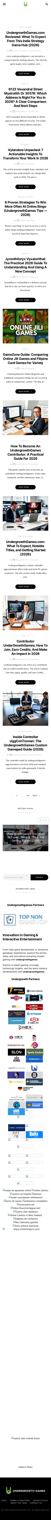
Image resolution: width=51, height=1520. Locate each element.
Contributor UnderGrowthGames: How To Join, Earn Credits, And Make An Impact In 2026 (25, 647)
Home (4, 1500)
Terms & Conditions (20, 1500)
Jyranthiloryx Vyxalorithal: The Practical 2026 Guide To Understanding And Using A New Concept (25, 265)
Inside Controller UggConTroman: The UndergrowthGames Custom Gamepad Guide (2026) (25, 743)
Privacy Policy (40, 1500)
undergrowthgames (34, 971)
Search (39, 877)
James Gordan (27, 164)
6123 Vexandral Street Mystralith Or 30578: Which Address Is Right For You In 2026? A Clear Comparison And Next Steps (25, 97)
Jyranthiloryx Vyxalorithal (27, 51)
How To (25, 84)
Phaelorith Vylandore (27, 111)
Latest (25, 349)
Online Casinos (25, 197)
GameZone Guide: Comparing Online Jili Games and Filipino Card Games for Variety (25, 359)
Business (25, 144)
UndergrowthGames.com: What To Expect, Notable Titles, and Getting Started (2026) (25, 548)
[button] (46, 820)
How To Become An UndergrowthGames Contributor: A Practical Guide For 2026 (25, 452)
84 (28, 796)
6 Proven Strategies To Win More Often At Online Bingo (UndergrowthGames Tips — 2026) (25, 208)
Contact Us (36, 1503)
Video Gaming (25, 27)
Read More (24, 74)
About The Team (19, 1503)
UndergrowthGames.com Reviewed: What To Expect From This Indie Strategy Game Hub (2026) (25, 39)
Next (35, 796)
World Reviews (25, 536)
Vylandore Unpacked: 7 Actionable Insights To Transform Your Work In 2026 (25, 154)
